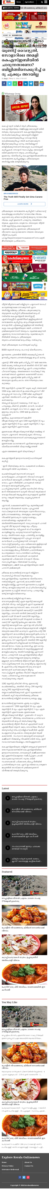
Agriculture (29, 2)
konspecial (17, 35)
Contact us (28, 1166)
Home (5, 35)
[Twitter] (24, 1177)
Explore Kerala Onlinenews (21, 1157)
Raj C (6, 79)
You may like (9, 1002)
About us (28, 1162)
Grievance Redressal (10, 1170)
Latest (5, 788)
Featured (7, 872)
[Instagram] (28, 1177)
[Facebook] (20, 1177)
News (18, 2)
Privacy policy (7, 1166)
